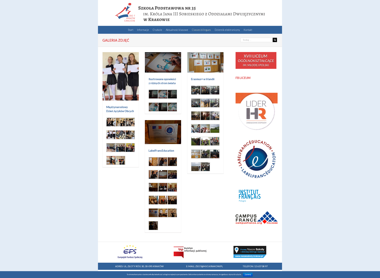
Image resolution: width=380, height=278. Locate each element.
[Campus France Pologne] (257, 213)
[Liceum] (256, 53)
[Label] (257, 139)
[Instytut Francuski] (250, 188)
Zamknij (248, 275)
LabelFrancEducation (161, 150)
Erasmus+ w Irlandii (202, 79)
